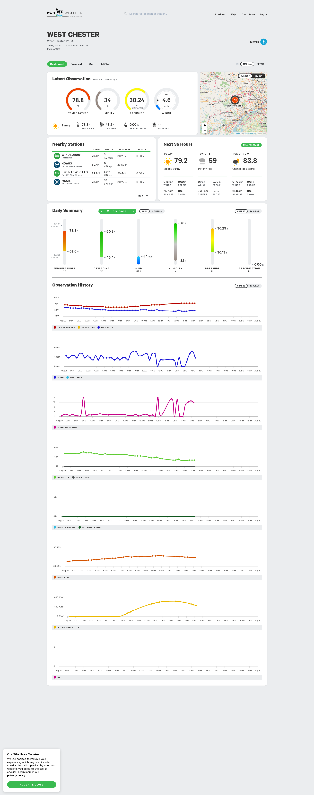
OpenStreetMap (250, 133)
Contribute (248, 14)
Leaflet (237, 133)
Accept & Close (32, 784)
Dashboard (57, 64)
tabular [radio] (254, 211)
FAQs (233, 14)
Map (91, 64)
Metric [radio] (260, 64)
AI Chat (106, 64)
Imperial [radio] (247, 64)
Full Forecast (251, 145)
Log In (263, 14)
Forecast (76, 64)
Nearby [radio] (258, 76)
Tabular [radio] (254, 286)
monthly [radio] (157, 211)
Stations (220, 14)
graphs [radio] (241, 211)
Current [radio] (245, 76)
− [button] (205, 130)
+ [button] (205, 125)
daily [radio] (144, 211)
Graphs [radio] (241, 286)
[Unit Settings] (237, 64)
